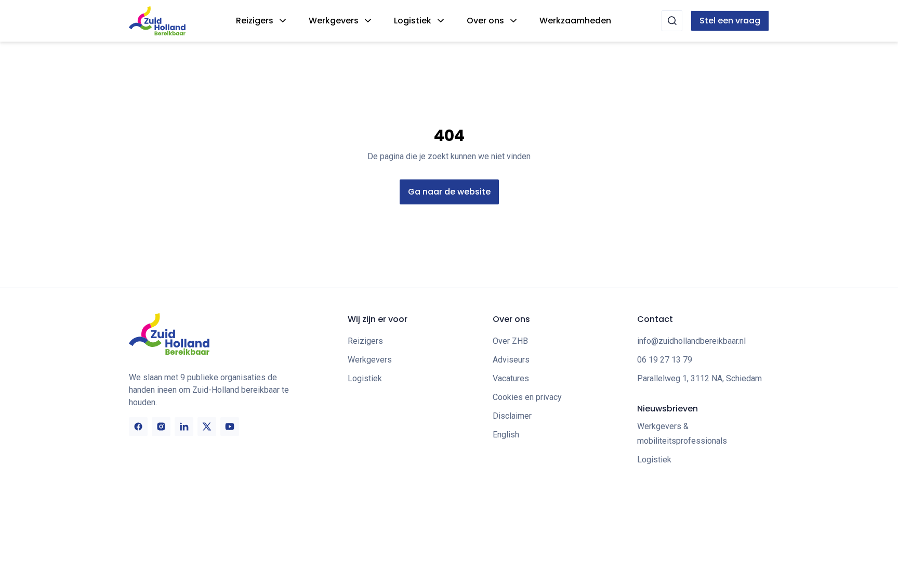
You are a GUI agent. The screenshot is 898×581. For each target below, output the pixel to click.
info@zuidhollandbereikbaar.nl (691, 341)
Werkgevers (334, 21)
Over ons (485, 21)
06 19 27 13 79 (664, 360)
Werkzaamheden (575, 21)
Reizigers (254, 21)
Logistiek (412, 21)
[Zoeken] (672, 20)
